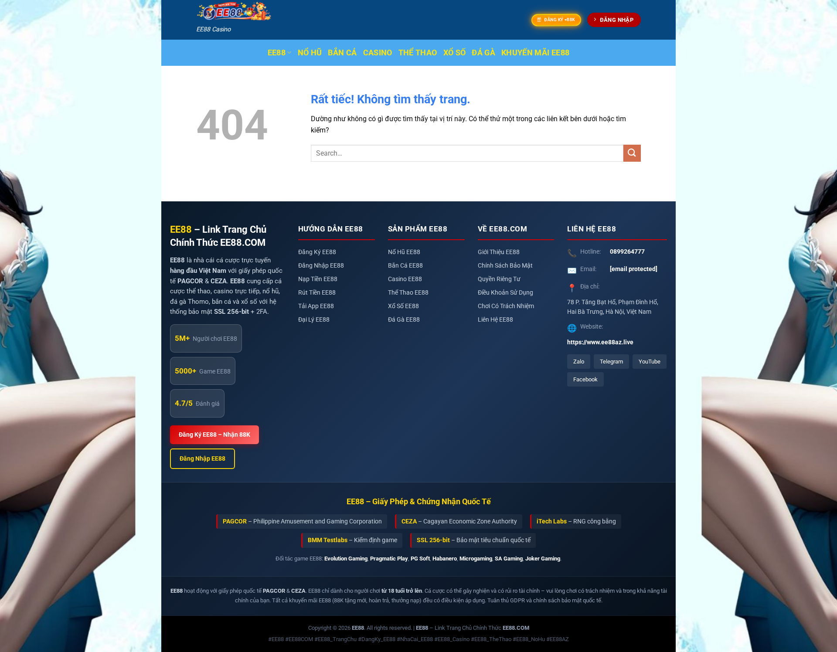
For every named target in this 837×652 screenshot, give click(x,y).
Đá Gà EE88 (404, 319)
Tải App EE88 (316, 306)
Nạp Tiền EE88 (317, 279)
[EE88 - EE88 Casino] (234, 11)
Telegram (611, 361)
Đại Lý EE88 (314, 319)
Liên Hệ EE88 (495, 319)
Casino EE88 (405, 279)
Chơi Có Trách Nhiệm (506, 306)
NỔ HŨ (310, 52)
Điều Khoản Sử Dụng (505, 292)
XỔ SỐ (454, 52)
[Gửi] (632, 153)
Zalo (578, 361)
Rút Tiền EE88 (317, 292)
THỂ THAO (417, 52)
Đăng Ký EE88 (317, 252)
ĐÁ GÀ (483, 52)
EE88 (277, 52)
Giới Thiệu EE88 (499, 252)
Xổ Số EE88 (403, 306)
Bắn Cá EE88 (405, 265)
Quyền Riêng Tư (499, 279)
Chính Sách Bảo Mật (505, 265)
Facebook (585, 379)
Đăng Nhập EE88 (202, 458)
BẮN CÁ (342, 52)
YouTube (649, 361)
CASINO (377, 52)
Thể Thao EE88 (408, 292)
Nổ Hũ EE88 (404, 252)
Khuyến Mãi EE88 (535, 52)
